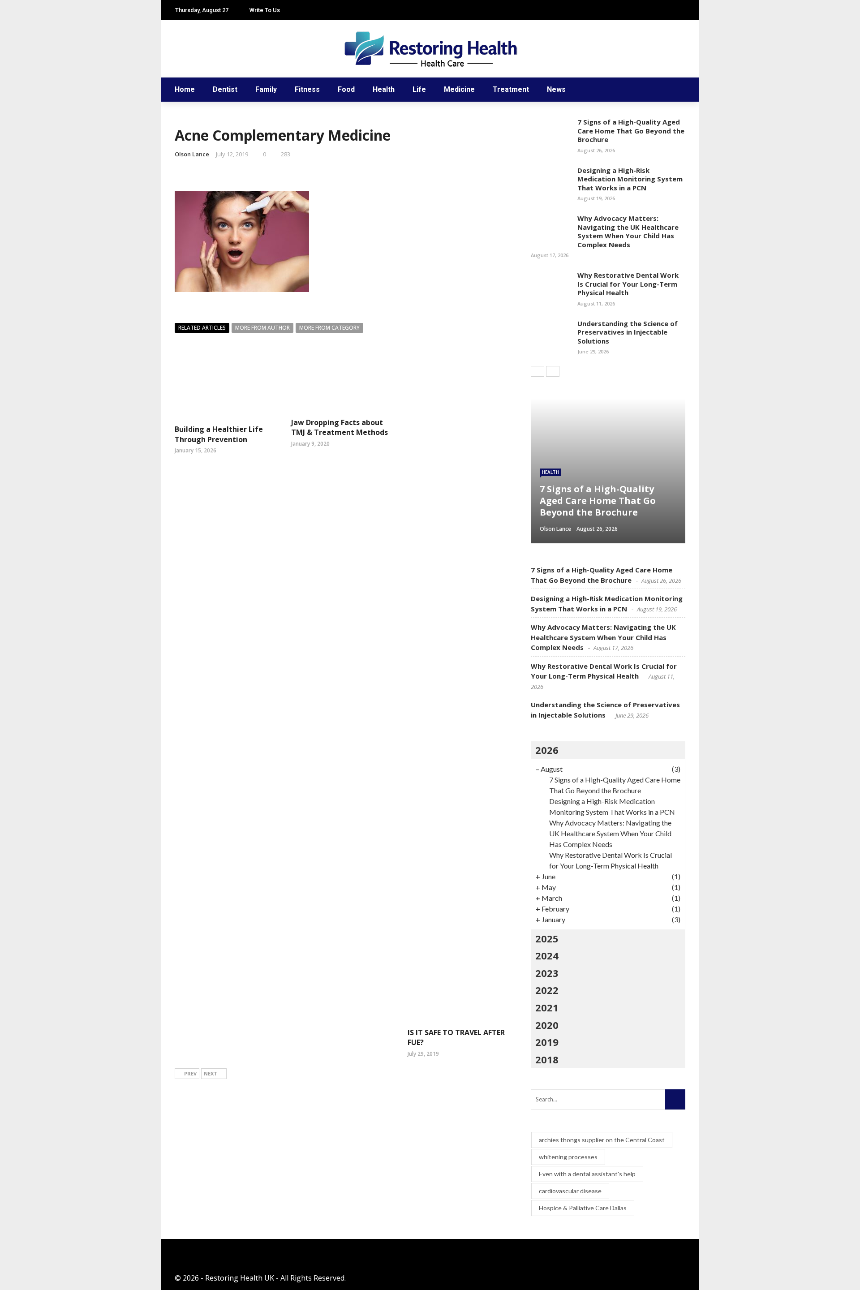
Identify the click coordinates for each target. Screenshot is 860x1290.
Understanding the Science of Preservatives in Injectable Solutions (627, 332)
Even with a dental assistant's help (587, 1174)
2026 (547, 750)
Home (185, 89)
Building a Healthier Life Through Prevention (219, 434)
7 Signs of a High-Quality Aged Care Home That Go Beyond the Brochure (630, 130)
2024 (547, 955)
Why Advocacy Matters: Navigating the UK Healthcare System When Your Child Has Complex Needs (628, 231)
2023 (547, 973)
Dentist (225, 89)
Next (210, 1073)
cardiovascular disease (570, 1191)
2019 (547, 1042)
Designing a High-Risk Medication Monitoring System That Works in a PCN (630, 179)
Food (346, 89)
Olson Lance (192, 154)
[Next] (552, 371)
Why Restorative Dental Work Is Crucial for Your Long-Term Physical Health (628, 284)
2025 (547, 938)
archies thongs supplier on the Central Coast (602, 1140)
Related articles (202, 327)
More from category (329, 327)
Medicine (459, 89)
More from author (262, 327)
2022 (547, 990)
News (556, 89)
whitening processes (568, 1157)
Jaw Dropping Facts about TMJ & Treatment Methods (339, 427)
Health (384, 89)
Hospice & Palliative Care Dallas (583, 1208)
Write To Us (264, 10)
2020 (547, 1025)
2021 (547, 1007)
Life (419, 89)
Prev (190, 1073)
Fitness (307, 89)
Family (266, 89)
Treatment (511, 89)
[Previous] (537, 371)
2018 (547, 1059)
